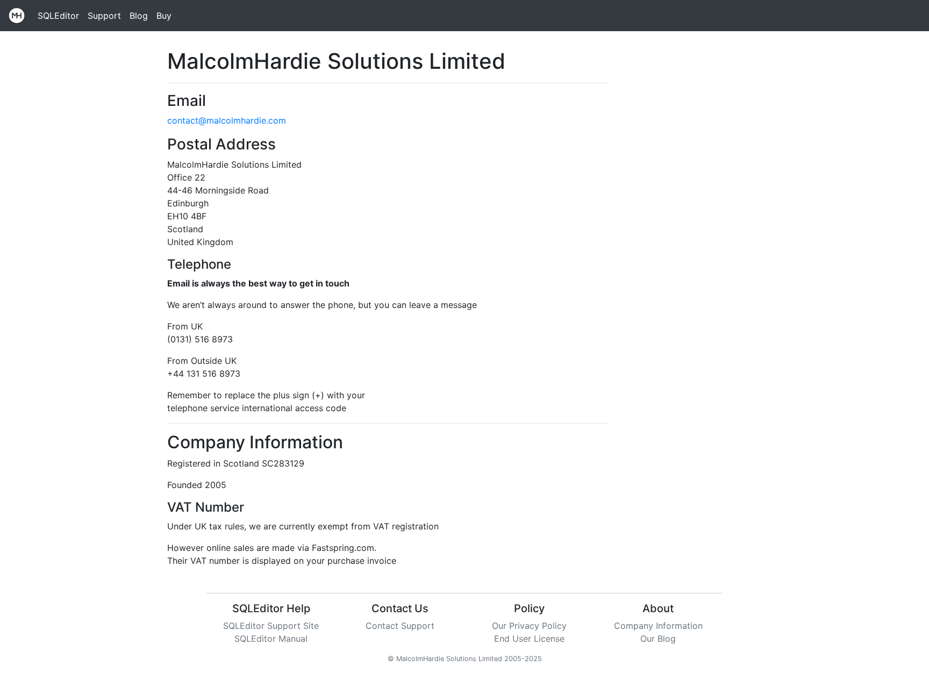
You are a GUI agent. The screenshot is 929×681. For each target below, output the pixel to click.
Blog (139, 15)
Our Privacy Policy (529, 625)
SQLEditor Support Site (271, 625)
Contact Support (400, 625)
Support (104, 15)
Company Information (658, 625)
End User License (529, 638)
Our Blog (658, 638)
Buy (163, 15)
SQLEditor (58, 15)
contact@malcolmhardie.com (226, 120)
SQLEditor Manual (271, 638)
